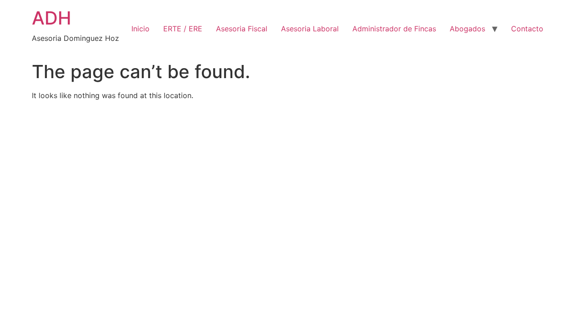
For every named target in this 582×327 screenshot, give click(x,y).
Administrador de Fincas (394, 28)
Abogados (467, 28)
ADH (51, 18)
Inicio (140, 28)
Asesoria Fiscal (241, 28)
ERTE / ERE (182, 28)
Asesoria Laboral (310, 28)
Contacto (527, 28)
